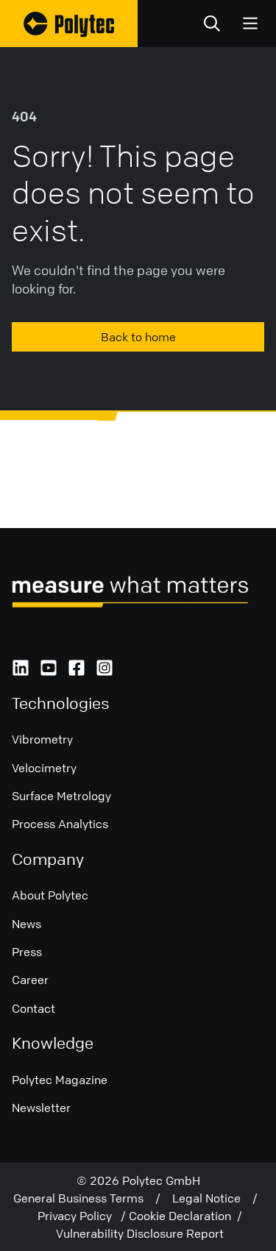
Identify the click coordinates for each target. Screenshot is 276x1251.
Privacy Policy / (83, 1215)
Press (27, 951)
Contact (33, 1008)
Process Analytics (60, 823)
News (26, 923)
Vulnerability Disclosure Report (140, 1233)
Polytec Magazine (59, 1079)
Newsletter (41, 1107)
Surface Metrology (61, 795)
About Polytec (50, 895)
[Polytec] (69, 23)
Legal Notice (212, 1198)
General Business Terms (84, 1198)
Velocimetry (44, 767)
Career (30, 979)
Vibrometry (42, 739)
